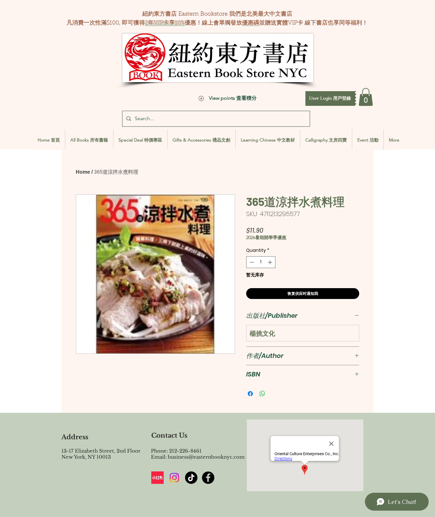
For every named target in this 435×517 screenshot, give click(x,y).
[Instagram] (174, 477)
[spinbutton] (261, 262)
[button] (330, 98)
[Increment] (271, 262)
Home (83, 172)
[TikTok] (191, 477)
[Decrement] (251, 262)
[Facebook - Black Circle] (208, 477)
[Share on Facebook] (250, 393)
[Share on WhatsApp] (262, 393)
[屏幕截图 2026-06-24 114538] (157, 477)
